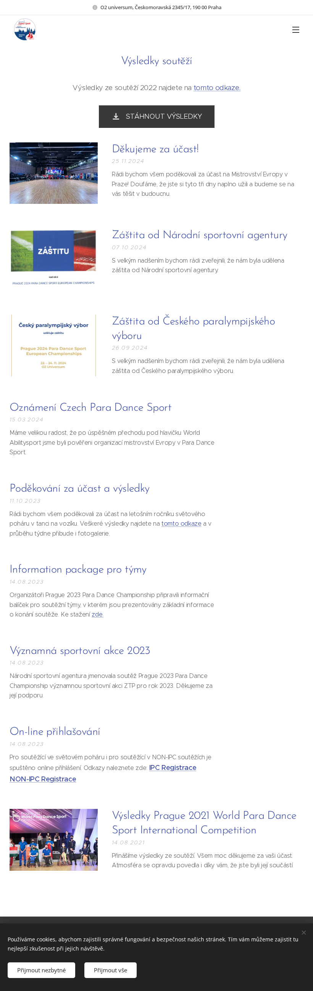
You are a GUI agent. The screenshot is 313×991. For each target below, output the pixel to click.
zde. (97, 614)
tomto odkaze (181, 523)
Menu (295, 29)
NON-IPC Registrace (43, 779)
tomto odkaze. (217, 87)
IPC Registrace (173, 767)
